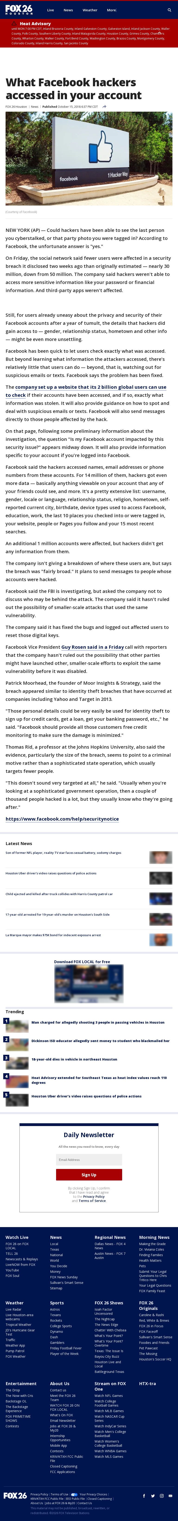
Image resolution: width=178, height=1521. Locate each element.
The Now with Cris (19, 1395)
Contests (12, 1426)
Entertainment (21, 1383)
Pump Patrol (15, 1351)
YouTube (12, 1270)
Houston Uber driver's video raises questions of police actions (51, 873)
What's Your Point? (109, 1335)
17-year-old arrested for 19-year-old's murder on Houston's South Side (58, 914)
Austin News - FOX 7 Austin (110, 1255)
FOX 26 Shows (109, 1303)
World (54, 1260)
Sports (57, 1303)
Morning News (154, 1237)
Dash (54, 1337)
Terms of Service (92, 1200)
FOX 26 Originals (148, 1305)
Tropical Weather (18, 1324)
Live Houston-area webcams (19, 1317)
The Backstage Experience (17, 1408)
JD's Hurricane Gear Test (20, 1332)
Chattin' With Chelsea (110, 1330)
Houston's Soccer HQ (155, 1359)
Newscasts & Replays (22, 1259)
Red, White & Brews (154, 1320)
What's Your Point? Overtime (109, 1343)
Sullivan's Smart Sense (66, 1282)
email (170, 1496)
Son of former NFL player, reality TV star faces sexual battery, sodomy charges (63, 853)
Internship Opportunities (60, 1438)
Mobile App (58, 1445)
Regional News (110, 1237)
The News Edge (106, 1324)
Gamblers (57, 1342)
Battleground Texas (109, 1371)
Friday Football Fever (66, 1348)
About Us (59, 1383)
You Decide (58, 1266)
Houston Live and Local (108, 1364)
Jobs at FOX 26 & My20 (63, 1428)
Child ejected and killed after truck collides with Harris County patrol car (59, 894)
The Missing (148, 1353)
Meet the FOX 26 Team (63, 1397)
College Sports (61, 1326)
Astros (55, 1309)
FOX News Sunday (64, 1277)
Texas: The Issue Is (109, 1351)
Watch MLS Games (109, 1456)
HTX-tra (147, 1383)
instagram (161, 1496)
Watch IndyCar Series (110, 1426)
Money (55, 1271)
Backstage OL (16, 1401)
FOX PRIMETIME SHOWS (18, 1418)
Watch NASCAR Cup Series (109, 1418)
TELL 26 (12, 1253)
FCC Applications (62, 1472)
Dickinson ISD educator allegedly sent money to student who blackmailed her (101, 1041)
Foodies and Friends (154, 1342)
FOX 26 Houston (16, 107)
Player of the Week (64, 1353)
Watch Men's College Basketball (110, 1433)
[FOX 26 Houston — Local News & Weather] (21, 9)
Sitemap (56, 1288)
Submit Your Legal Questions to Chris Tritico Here (153, 1275)
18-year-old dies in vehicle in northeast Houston (74, 1059)
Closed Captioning (63, 1466)
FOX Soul (12, 1275)
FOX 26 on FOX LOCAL (17, 1246)
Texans (55, 1315)
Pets (142, 1266)
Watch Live (17, 1237)
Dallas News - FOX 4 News (110, 1246)
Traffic (10, 1340)
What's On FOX (61, 1415)
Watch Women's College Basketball (108, 1443)
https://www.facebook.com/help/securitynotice (62, 819)
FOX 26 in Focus (151, 1326)
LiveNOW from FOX (20, 1264)
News (34, 107)
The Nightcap (105, 1319)
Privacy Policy (94, 1196)
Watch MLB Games (109, 1411)
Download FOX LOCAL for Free (82, 961)
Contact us (58, 1390)
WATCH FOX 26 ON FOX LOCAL (64, 1407)
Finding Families (151, 1255)
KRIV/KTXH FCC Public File (66, 1458)
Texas (54, 1249)
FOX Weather (15, 1356)
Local (54, 1244)
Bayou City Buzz (107, 1356)
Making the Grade (152, 1244)
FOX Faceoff (148, 1331)
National (56, 1255)
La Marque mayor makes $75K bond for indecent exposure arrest (53, 935)
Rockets (56, 1320)
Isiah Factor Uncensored (104, 1311)
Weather (15, 1303)
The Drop (13, 1390)
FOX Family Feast (152, 1291)
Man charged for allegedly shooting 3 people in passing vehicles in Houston (98, 1022)
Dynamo (56, 1331)
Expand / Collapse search (169, 10)
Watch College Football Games (106, 1403)
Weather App (15, 1345)
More (111, 10)
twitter (153, 1496)
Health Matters (150, 1260)
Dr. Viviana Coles (151, 1249)
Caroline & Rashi (151, 1315)
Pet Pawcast (148, 1348)
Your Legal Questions (155, 1285)
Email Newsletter (63, 1420)
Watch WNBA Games (111, 1451)
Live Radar (13, 1309)
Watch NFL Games (109, 1395)
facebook (144, 1496)
